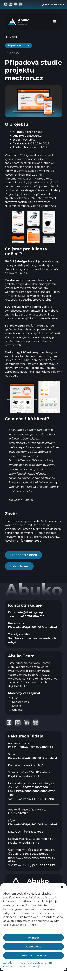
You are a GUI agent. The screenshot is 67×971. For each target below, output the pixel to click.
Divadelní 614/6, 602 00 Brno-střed (32, 627)
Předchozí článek (23, 555)
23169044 (21, 747)
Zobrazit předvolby (33, 955)
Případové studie (18, 45)
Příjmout (33, 937)
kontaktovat (32, 540)
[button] (62, 887)
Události (17, 709)
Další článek (19, 566)
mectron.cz (27, 139)
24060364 (21, 813)
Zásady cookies (19, 634)
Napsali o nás (20, 702)
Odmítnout (33, 946)
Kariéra (16, 705)
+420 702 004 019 (54, 4)
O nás (15, 698)
